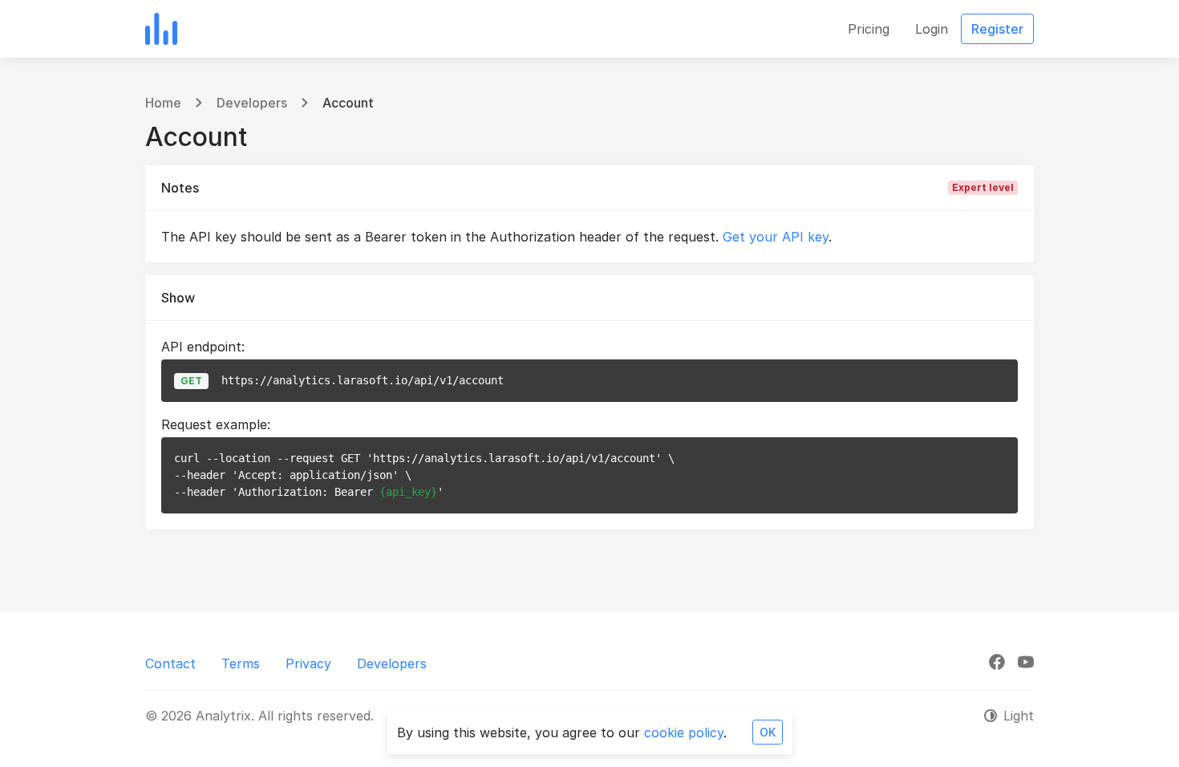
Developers (252, 103)
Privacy (308, 663)
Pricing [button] (868, 29)
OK (768, 732)
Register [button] (997, 29)
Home (163, 103)
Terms (240, 663)
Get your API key (776, 237)
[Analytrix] (161, 29)
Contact (170, 663)
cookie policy (683, 732)
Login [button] (931, 29)
